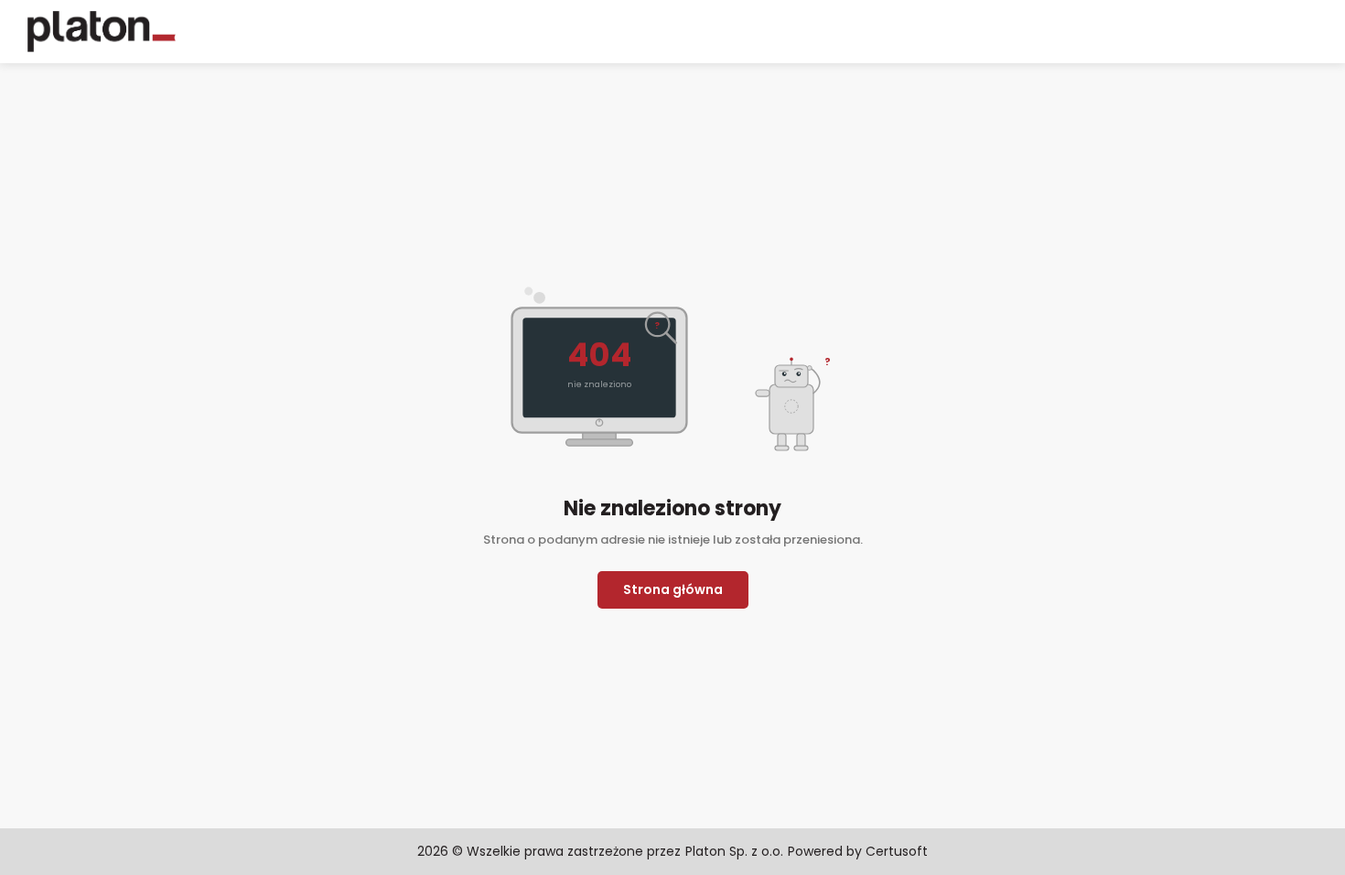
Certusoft (897, 851)
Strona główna (673, 589)
